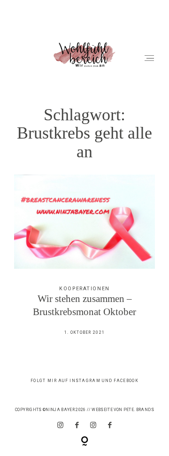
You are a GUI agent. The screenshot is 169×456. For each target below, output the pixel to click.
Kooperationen (84, 289)
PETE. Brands (138, 409)
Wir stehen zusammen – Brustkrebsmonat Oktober (84, 261)
